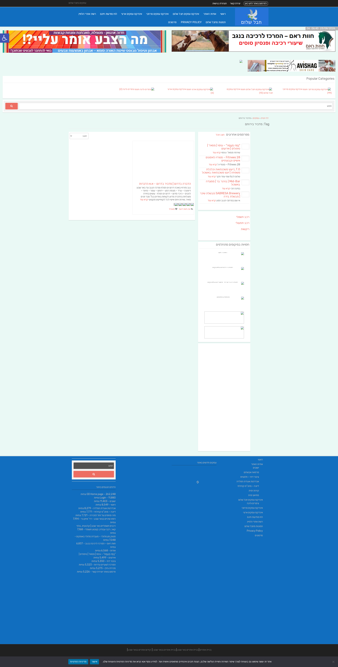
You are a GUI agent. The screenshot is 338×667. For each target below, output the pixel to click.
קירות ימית (254, 490)
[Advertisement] (224, 397)
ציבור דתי (111, 561)
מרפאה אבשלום (251, 472)
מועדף (172, 209)
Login (103, 497)
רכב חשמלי (242, 217)
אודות (113, 550)
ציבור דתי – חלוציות (249, 476)
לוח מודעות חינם (108, 14)
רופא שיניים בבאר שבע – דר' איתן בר (98, 518)
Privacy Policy (191, 22)
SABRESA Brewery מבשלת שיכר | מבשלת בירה (220, 195)
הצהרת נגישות (219, 3)
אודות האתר (209, 14)
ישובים (113, 501)
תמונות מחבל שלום (216, 22)
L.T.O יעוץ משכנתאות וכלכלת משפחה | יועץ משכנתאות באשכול (221, 171)
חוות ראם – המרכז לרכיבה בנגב (100, 543)
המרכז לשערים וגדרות (105, 564)
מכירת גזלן (110, 568)
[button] (4, 38)
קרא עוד (144, 199)
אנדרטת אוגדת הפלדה (104, 508)
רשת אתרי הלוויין (87, 14)
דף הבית (264, 118)
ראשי (223, 14)
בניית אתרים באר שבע (187, 649)
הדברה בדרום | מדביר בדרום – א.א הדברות (165, 183)
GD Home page (95, 494)
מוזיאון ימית (253, 495)
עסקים (256, 118)
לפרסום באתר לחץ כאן (256, 3)
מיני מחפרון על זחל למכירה (103, 515)
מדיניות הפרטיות (78, 661)
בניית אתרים (205, 649)
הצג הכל (220, 134)
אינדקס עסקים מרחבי (157, 14)
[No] (333, 661)
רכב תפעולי (242, 223)
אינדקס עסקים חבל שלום (186, 14)
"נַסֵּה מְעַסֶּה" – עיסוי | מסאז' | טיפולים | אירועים (223, 147)
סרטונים (172, 22)
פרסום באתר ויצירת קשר (104, 571)
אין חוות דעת (185, 209)
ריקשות (245, 229)
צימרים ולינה (253, 503)
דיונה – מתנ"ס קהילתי (105, 511)
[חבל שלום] (251, 24)
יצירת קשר (235, 3)
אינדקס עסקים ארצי (131, 14)
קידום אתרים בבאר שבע (139, 649)
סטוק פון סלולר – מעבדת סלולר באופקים (96, 536)
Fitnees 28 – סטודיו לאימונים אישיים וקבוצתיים (223, 159)
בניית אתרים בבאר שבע (165, 649)
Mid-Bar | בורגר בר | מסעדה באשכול (223, 183)
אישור (94, 661)
